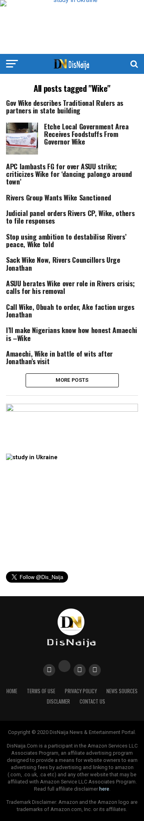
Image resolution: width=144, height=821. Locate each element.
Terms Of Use (41, 691)
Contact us (92, 701)
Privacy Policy (81, 691)
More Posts (72, 380)
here (104, 789)
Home (11, 691)
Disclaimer (58, 701)
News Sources (122, 691)
